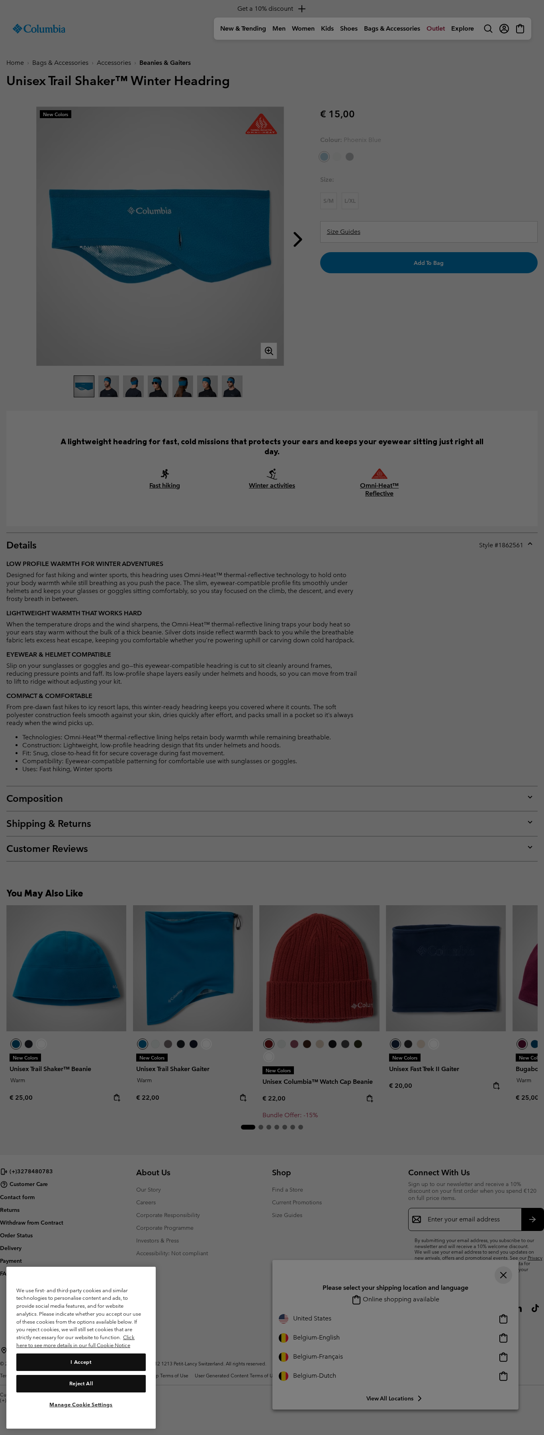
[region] (81, 1348)
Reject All (81, 1383)
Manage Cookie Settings (80, 1404)
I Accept (80, 1361)
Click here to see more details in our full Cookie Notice (75, 1341)
